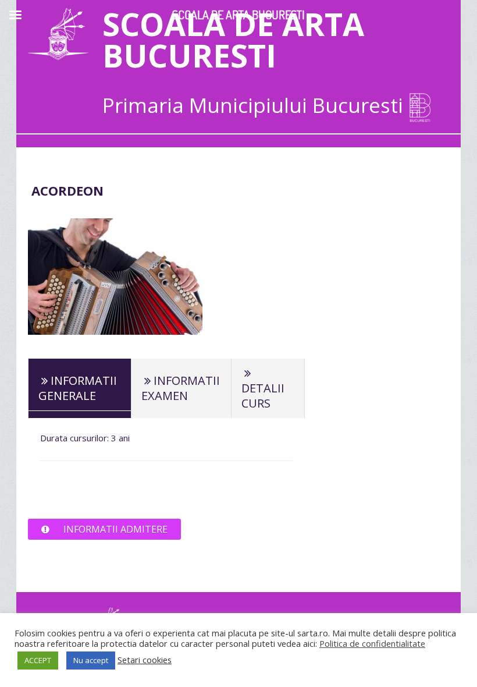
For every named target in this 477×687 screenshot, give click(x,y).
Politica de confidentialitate (372, 643)
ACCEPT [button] (37, 660)
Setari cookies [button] (145, 659)
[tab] (80, 388)
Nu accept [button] (90, 660)
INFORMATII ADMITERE (115, 529)
